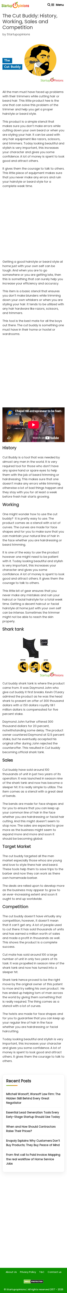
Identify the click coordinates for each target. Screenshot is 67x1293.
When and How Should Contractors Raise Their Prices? (31, 1129)
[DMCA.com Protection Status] (33, 1282)
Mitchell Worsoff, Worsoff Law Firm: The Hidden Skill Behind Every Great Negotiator (33, 1098)
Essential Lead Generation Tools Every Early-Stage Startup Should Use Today (33, 1115)
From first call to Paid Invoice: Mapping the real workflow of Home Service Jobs (33, 1159)
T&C (41, 1272)
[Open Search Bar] (49, 5)
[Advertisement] (33, 225)
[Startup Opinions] (15, 5)
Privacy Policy (28, 1272)
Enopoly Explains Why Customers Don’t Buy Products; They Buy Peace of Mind (33, 1143)
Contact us (54, 1272)
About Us (11, 1272)
